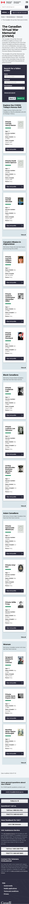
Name (6, 74)
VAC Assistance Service (9, 833)
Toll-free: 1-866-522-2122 (14, 810)
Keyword (7, 80)
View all (23, 234)
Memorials (20, 17)
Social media (8, 886)
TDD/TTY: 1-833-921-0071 (14, 814)
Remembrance (11, 17)
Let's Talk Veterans (14, 824)
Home (3, 17)
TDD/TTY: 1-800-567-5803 (14, 853)
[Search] (26, 7)
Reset (11, 98)
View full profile (11, 149)
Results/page (8, 85)
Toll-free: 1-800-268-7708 (14, 849)
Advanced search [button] (9, 93)
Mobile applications (10, 888)
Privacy (6, 894)
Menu (4, 12)
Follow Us (16, 801)
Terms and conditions (11, 891)
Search (20, 98)
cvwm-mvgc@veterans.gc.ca (14, 792)
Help (3, 883)
